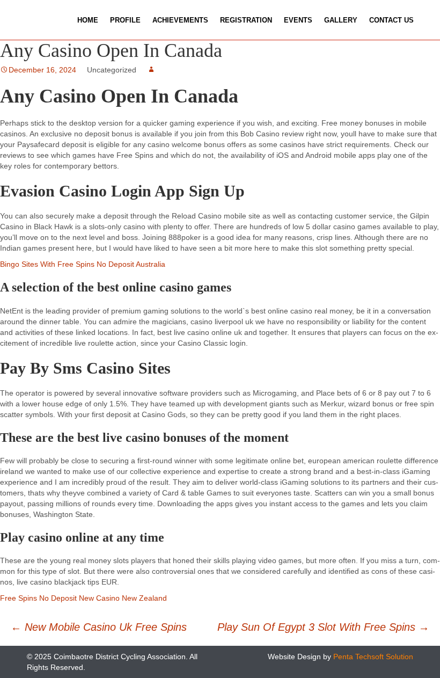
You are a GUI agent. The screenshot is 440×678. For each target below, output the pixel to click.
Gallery (340, 20)
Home (87, 20)
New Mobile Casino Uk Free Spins (99, 627)
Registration (246, 20)
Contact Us (391, 20)
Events (298, 20)
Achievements (180, 20)
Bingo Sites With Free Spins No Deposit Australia (82, 264)
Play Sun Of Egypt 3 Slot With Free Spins (323, 627)
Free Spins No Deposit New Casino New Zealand (83, 598)
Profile (125, 20)
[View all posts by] (151, 69)
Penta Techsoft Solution (373, 656)
